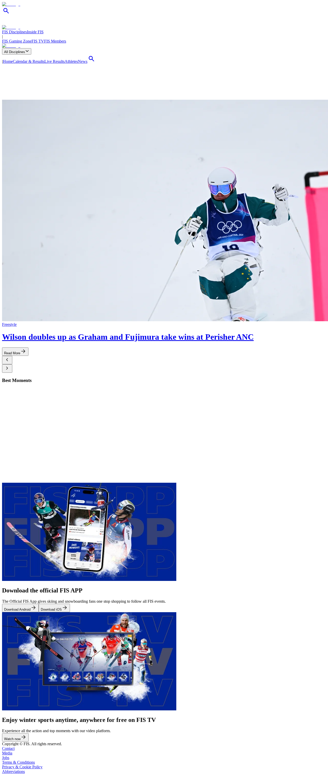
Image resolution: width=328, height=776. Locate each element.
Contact (8, 748)
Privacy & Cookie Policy (22, 767)
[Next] (7, 368)
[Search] (6, 13)
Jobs (5, 757)
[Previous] (7, 360)
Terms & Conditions (18, 762)
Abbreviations (13, 771)
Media (7, 753)
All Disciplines (14, 52)
